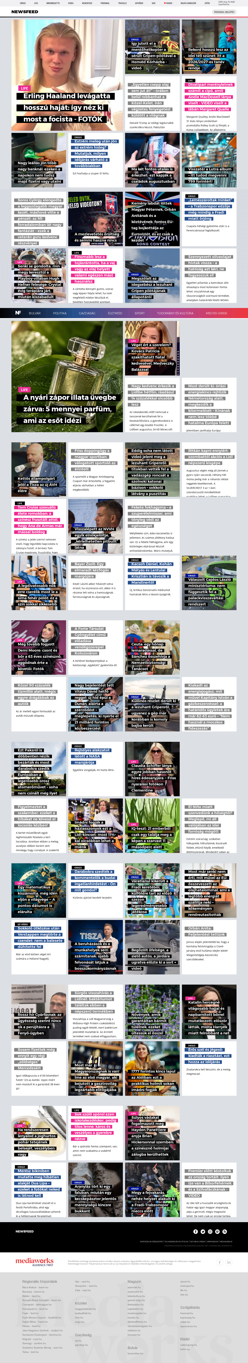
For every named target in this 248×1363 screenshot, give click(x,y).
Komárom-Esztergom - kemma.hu (41, 1334)
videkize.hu (134, 1330)
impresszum (212, 1242)
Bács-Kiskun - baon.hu (35, 1287)
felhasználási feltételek (176, 1242)
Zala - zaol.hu (83, 1290)
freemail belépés (224, 12)
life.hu (183, 1290)
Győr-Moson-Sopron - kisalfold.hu (41, 1317)
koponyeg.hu (187, 1317)
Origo (23, 3)
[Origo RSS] (224, 1231)
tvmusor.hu (134, 1334)
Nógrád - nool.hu (32, 1339)
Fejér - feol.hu (30, 1313)
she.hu (184, 1294)
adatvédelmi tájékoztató (151, 1242)
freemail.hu (186, 1313)
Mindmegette (53, 3)
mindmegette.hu (137, 1313)
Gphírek (139, 3)
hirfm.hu (185, 1349)
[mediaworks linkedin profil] (228, 1262)
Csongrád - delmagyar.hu (37, 1304)
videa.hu (185, 1321)
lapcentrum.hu (188, 1326)
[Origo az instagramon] (210, 1231)
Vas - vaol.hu (82, 1281)
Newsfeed (87, 3)
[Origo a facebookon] (195, 1231)
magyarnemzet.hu (85, 1308)
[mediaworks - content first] (34, 1262)
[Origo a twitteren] (203, 1231)
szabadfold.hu (83, 1313)
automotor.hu (135, 1291)
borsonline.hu (135, 1353)
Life (36, 3)
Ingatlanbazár (188, 3)
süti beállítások (197, 1242)
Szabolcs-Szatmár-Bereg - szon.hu (42, 1347)
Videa (71, 3)
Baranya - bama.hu (33, 1291)
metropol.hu (187, 1285)
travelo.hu (133, 1317)
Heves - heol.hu (31, 1326)
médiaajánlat (226, 1242)
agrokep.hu (81, 1344)
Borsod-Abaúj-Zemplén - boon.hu (41, 1300)
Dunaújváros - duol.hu (35, 1308)
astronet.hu (134, 1287)
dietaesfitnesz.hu (137, 1321)
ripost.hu (185, 1281)
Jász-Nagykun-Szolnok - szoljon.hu (42, 1330)
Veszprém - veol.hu (86, 1285)
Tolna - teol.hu (30, 1352)
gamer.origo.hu (136, 1300)
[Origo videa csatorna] (217, 1231)
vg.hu (78, 1340)
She (153, 3)
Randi (169, 3)
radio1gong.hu (188, 1344)
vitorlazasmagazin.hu (140, 1326)
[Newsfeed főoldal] (25, 1231)
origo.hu (79, 1321)
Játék (207, 3)
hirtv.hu (79, 1317)
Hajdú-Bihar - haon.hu (35, 1321)
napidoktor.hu (135, 1308)
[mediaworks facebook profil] (219, 1262)
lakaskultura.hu (136, 1296)
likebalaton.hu (136, 1304)
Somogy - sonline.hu (34, 1343)
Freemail (105, 3)
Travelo (122, 3)
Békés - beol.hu (31, 1296)
